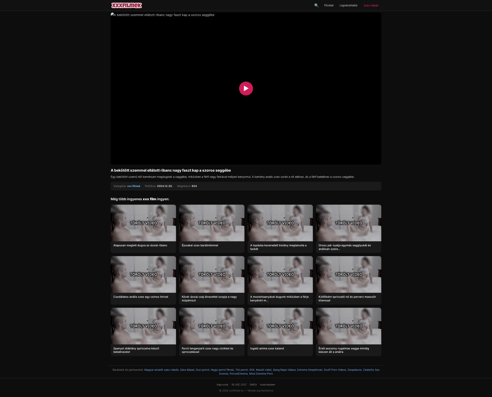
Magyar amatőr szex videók (161, 369)
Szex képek (371, 5)
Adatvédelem (267, 384)
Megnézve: (184, 186)
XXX (251, 369)
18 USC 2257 (239, 384)
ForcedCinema (239, 373)
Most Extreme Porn (261, 373)
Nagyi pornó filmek (222, 369)
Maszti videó (264, 369)
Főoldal (328, 5)
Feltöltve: (150, 186)
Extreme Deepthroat (309, 369)
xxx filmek (133, 186)
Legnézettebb (348, 5)
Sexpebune (355, 369)
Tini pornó (241, 369)
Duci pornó (202, 369)
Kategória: (120, 186)
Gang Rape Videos (284, 369)
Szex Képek (187, 369)
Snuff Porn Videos (335, 369)
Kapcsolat (222, 384)
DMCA (253, 384)
